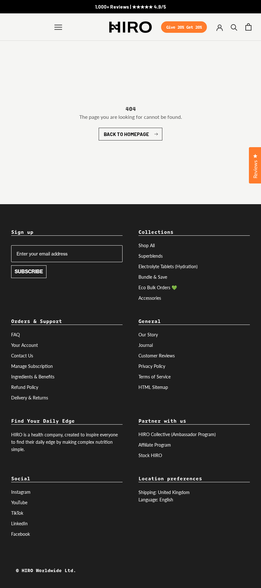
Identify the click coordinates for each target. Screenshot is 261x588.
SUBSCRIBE (29, 272)
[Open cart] (248, 27)
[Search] (234, 27)
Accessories (149, 298)
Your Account (24, 345)
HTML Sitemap (153, 387)
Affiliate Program (154, 445)
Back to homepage (126, 134)
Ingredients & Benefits (32, 376)
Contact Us (22, 355)
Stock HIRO (150, 455)
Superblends (150, 256)
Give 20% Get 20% (184, 28)
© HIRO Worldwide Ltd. (46, 570)
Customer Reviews (156, 355)
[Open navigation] (58, 27)
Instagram (21, 492)
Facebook (20, 534)
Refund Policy (24, 387)
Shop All (146, 245)
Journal (145, 345)
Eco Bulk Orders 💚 (157, 287)
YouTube (19, 502)
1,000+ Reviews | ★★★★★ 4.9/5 (130, 7)
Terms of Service (154, 376)
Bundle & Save (152, 277)
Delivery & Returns (29, 397)
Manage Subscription (32, 366)
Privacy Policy (151, 366)
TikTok (17, 513)
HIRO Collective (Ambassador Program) (177, 434)
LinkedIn (19, 523)
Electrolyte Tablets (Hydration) (168, 266)
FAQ (15, 334)
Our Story (148, 334)
